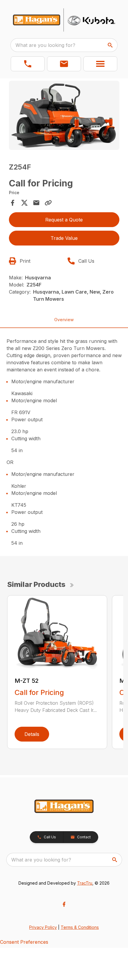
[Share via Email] (36, 202)
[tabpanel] (64, 116)
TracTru (84, 883)
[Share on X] (24, 202)
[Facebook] (64, 904)
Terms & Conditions (80, 927)
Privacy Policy (43, 927)
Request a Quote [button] (64, 220)
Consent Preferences (24, 942)
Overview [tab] (64, 319)
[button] (28, 63)
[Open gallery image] (64, 115)
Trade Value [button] (64, 238)
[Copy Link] (48, 202)
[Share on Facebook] (12, 202)
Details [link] (31, 734)
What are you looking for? (45, 45)
